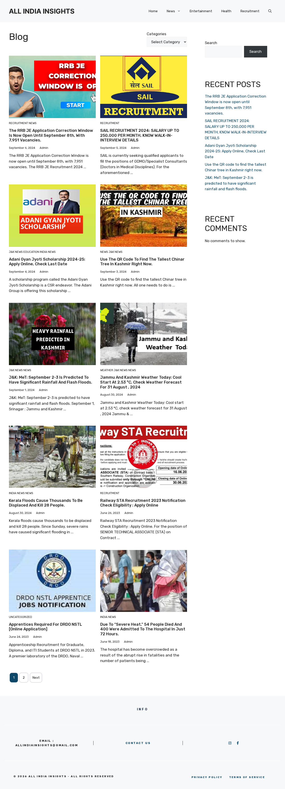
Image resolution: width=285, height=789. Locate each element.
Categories (156, 34)
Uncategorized (20, 617)
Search (211, 43)
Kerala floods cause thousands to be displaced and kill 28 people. (46, 503)
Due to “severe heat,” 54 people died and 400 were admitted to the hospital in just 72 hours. (142, 629)
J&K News (16, 251)
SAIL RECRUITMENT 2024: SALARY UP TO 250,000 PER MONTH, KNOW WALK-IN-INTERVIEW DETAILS (139, 135)
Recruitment (249, 11)
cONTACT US (138, 743)
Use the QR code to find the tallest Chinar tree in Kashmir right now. (142, 262)
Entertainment (200, 11)
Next (36, 678)
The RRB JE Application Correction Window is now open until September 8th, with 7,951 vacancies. (51, 135)
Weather (106, 370)
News (171, 11)
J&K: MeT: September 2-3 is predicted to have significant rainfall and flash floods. (50, 380)
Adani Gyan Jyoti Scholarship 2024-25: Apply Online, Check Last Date (47, 262)
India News (48, 251)
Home (153, 11)
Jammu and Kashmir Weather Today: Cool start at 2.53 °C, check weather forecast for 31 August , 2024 (141, 382)
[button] (270, 11)
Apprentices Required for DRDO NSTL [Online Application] (45, 627)
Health (226, 11)
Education (31, 251)
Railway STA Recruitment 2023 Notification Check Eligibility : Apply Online (142, 503)
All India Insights (42, 11)
